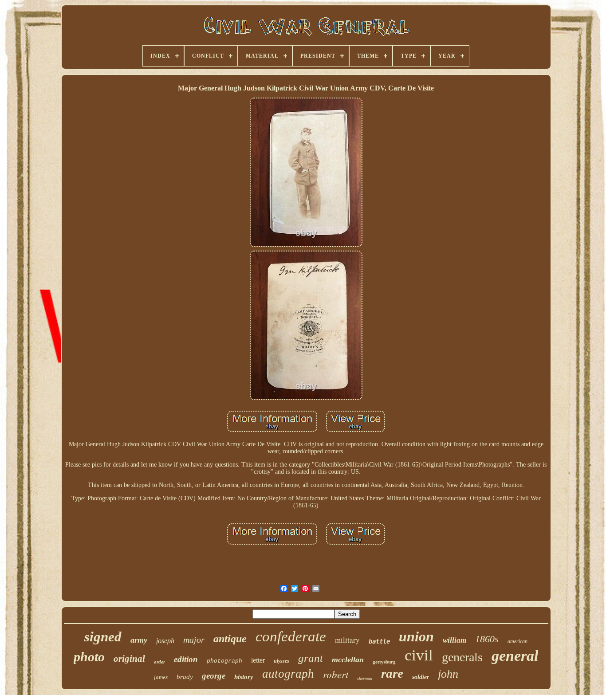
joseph (165, 640)
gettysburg (384, 661)
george (213, 675)
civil (419, 655)
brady (185, 676)
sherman (364, 678)
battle (379, 641)
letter (258, 660)
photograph (224, 661)
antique (230, 638)
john (448, 674)
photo (89, 656)
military (347, 640)
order (159, 661)
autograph (288, 673)
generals (462, 657)
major (194, 639)
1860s (487, 638)
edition (186, 659)
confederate (291, 636)
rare (392, 673)
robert (335, 674)
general (515, 656)
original (129, 658)
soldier (420, 677)
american (517, 641)
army (138, 640)
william (454, 640)
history (243, 676)
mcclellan (348, 659)
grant (310, 658)
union (416, 636)
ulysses (281, 661)
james (161, 677)
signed (103, 636)
